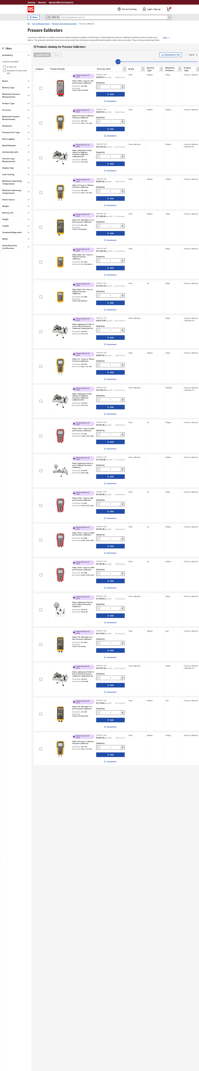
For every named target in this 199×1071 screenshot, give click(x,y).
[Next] (196, 55)
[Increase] (122, 87)
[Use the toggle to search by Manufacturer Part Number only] (58, 17)
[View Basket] (168, 9)
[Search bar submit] (169, 17)
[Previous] (186, 55)
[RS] (31, 9)
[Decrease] (98, 87)
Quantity (100, 82)
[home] (28, 24)
